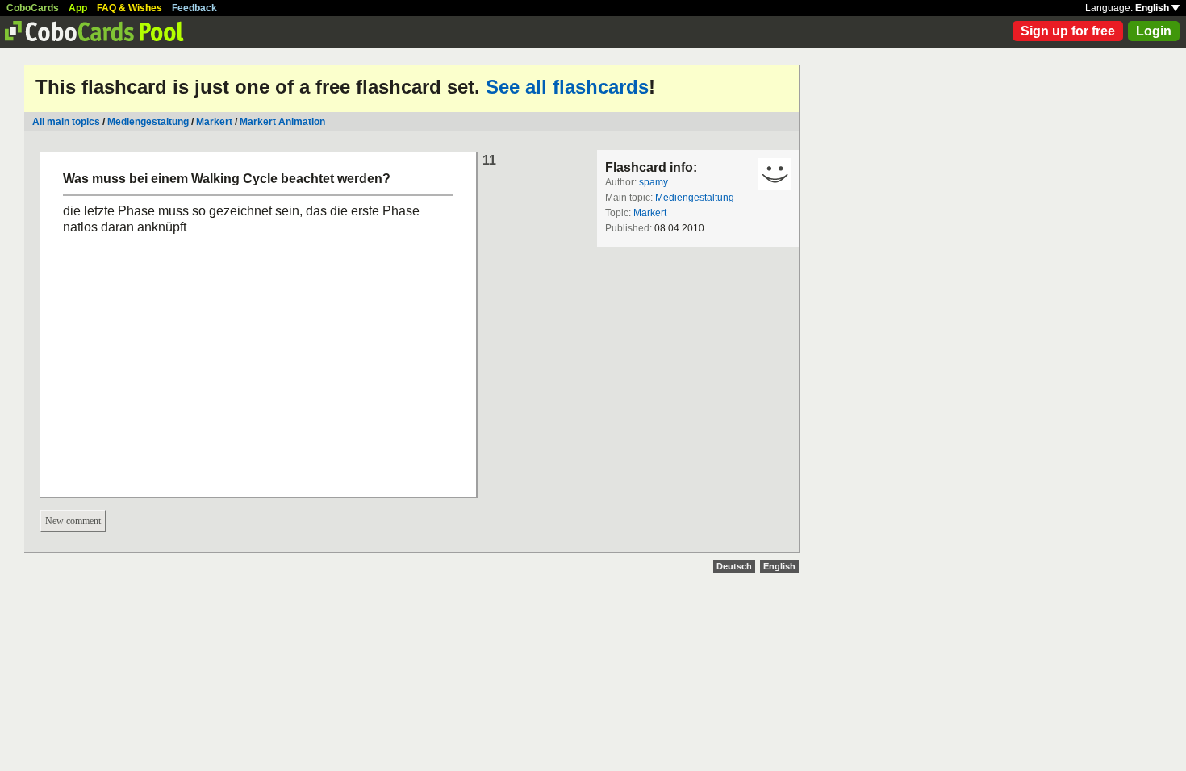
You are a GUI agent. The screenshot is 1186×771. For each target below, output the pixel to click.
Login (1153, 31)
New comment (73, 521)
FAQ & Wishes (129, 8)
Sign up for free (1068, 31)
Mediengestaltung (148, 121)
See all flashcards (567, 87)
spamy (653, 182)
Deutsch (734, 566)
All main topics (66, 121)
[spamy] (774, 174)
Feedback (194, 8)
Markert (214, 121)
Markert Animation (282, 121)
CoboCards (32, 8)
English (1153, 8)
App (78, 8)
